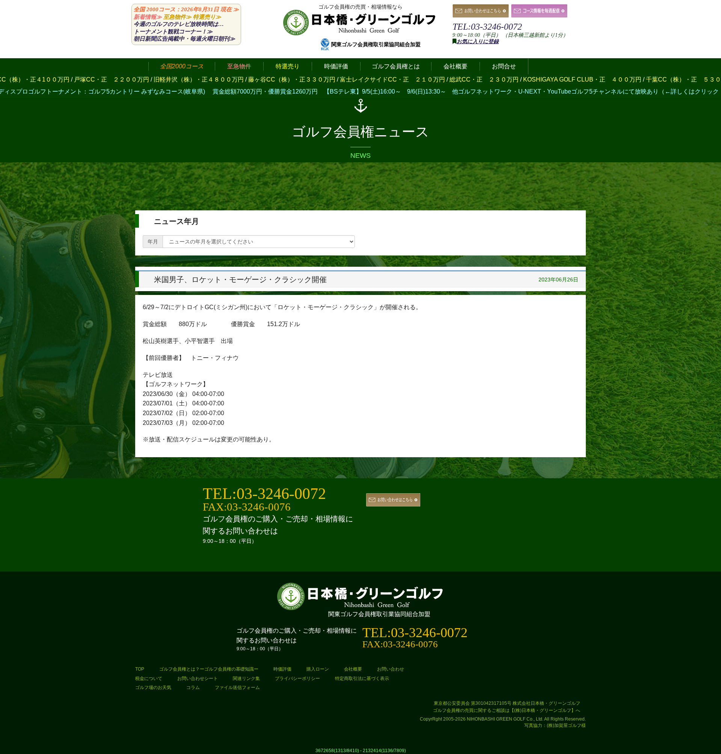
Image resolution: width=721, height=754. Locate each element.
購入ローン (317, 669)
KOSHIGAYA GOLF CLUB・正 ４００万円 (532, 79)
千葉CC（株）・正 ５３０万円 (639, 79)
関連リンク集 (246, 678)
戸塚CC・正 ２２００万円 (61, 79)
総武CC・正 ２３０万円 (433, 79)
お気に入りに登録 (478, 41)
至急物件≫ (177, 17)
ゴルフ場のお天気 (153, 687)
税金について (148, 678)
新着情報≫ (148, 17)
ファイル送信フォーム (237, 687)
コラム (193, 687)
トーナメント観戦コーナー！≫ (173, 32)
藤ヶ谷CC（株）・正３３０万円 (241, 79)
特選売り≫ (207, 17)
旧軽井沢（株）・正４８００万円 (148, 79)
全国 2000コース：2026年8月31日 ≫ (186, 9)
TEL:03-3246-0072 (487, 27)
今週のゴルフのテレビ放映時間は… (179, 24)
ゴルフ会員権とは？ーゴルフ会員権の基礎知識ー (208, 669)
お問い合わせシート (197, 678)
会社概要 (353, 669)
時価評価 (282, 669)
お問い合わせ (390, 669)
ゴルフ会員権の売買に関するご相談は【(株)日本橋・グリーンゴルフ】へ (506, 710)
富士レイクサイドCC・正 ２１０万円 (342, 79)
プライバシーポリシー (297, 678)
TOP (139, 669)
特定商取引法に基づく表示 (362, 678)
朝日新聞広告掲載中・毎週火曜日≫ (184, 39)
